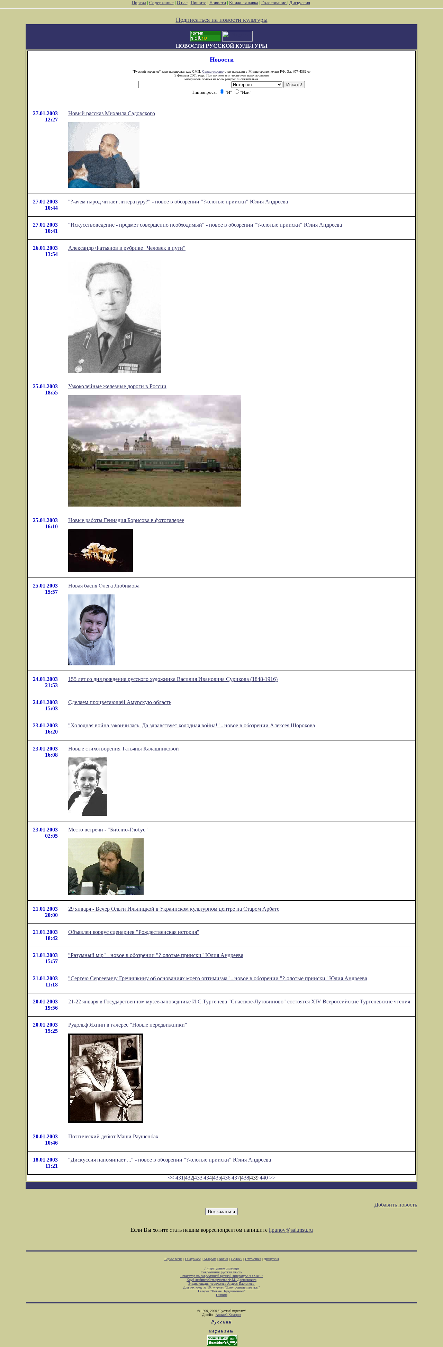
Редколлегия (173, 1259)
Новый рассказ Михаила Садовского (111, 113)
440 (264, 1178)
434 (208, 1178)
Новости (217, 2)
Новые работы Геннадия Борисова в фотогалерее (126, 520)
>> (272, 1178)
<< (171, 1178)
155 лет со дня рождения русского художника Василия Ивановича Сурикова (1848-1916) (173, 679)
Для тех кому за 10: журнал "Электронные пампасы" (221, 1287)
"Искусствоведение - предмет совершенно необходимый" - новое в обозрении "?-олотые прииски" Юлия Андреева (205, 225)
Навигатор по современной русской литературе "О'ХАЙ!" (221, 1276)
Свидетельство (213, 71)
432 (189, 1178)
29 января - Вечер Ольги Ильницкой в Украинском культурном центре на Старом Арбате (173, 909)
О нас (182, 2)
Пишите (198, 2)
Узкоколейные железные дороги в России (117, 386)
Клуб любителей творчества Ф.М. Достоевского (221, 1280)
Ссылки (236, 1259)
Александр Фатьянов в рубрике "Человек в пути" (127, 248)
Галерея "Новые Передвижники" (221, 1291)
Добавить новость (395, 1205)
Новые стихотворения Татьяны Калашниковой (123, 749)
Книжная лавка (243, 2)
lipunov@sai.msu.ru (291, 1230)
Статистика (253, 1259)
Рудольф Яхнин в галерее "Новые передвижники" (127, 1025)
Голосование (274, 2)
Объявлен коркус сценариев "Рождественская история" (133, 932)
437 (236, 1178)
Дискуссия (299, 2)
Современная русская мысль (221, 1272)
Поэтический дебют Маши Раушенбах (113, 1136)
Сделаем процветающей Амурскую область (119, 702)
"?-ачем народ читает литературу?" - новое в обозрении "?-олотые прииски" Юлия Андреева (178, 201)
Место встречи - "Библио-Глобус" (108, 829)
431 (179, 1178)
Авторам (210, 1259)
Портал (139, 2)
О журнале (193, 1259)
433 (198, 1178)
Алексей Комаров (228, 1315)
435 (217, 1178)
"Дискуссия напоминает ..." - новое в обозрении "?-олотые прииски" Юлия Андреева (169, 1160)
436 (226, 1178)
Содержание (161, 2)
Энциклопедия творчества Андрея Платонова (221, 1283)
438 (245, 1178)
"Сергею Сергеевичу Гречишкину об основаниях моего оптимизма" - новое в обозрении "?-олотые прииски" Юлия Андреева (217, 978)
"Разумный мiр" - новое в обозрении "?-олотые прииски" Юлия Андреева (155, 955)
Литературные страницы (221, 1268)
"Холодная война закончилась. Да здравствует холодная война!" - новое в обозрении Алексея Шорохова (191, 725)
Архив (223, 1259)
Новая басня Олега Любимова (103, 586)
